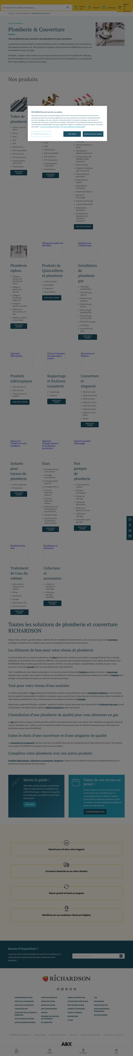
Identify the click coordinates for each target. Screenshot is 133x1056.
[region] (67, 123)
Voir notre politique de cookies (50, 127)
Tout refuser (72, 134)
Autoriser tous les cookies (93, 134)
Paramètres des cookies (41, 134)
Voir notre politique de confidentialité (73, 127)
